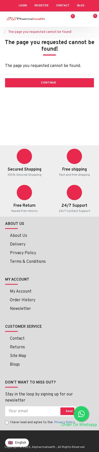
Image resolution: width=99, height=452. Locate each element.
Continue (48, 83)
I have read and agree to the (42, 422)
